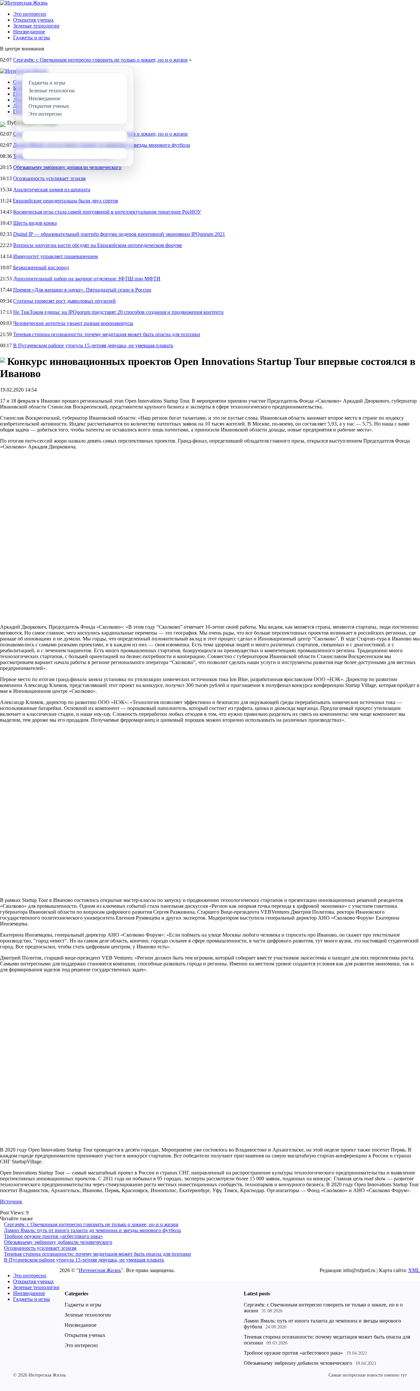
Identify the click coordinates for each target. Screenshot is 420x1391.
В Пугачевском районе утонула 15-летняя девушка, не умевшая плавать (93, 345)
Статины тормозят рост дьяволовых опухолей (64, 301)
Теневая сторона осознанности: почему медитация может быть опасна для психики (106, 334)
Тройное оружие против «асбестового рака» (53, 1236)
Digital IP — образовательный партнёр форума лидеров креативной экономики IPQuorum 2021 (119, 234)
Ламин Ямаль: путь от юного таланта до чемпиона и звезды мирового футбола (92, 1230)
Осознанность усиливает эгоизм (49, 178)
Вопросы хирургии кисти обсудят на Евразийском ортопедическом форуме (97, 245)
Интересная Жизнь (100, 1270)
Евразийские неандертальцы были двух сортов (65, 200)
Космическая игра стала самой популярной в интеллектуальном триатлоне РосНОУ (107, 212)
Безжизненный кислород (41, 267)
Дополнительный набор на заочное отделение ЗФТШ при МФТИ (86, 278)
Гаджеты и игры (31, 37)
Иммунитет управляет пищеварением (55, 256)
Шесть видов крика (35, 223)
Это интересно (29, 14)
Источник (11, 1201)
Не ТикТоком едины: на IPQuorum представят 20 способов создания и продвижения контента (118, 312)
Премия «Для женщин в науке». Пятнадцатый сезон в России (82, 290)
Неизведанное (29, 31)
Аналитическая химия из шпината (51, 189)
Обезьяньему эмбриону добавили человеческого (67, 167)
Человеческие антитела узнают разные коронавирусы (73, 323)
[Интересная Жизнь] (24, 3)
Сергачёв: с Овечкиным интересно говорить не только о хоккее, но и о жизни (100, 60)
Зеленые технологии (36, 26)
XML (414, 1270)
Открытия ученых (33, 20)
